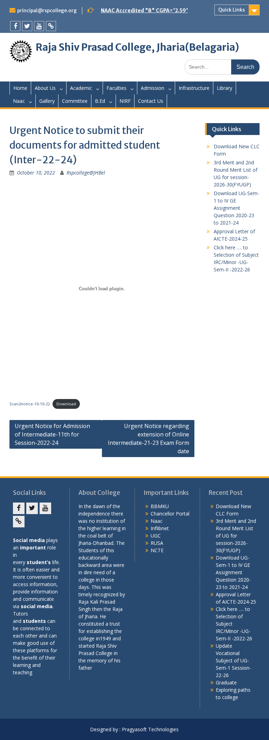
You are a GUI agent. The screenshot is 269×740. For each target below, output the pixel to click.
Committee (75, 101)
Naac (19, 101)
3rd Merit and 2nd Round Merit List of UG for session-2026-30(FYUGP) (236, 536)
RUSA (157, 543)
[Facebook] (15, 26)
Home (20, 88)
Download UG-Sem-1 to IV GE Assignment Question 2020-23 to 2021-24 (236, 208)
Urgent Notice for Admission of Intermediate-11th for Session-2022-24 (52, 434)
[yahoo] (51, 26)
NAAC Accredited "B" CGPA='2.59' (144, 10)
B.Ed (100, 101)
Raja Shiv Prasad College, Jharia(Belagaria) (137, 47)
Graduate (226, 682)
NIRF (125, 101)
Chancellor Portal (170, 513)
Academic (81, 88)
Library (224, 88)
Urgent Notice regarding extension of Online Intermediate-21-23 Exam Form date (148, 438)
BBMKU (160, 506)
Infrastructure (194, 88)
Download (66, 403)
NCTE (157, 550)
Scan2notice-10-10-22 (29, 403)
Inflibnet (160, 528)
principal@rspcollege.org (47, 10)
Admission (152, 88)
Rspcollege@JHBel (86, 172)
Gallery (47, 101)
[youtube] (39, 26)
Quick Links (231, 10)
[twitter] (27, 26)
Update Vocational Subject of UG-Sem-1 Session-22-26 (233, 660)
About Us (45, 88)
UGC (156, 535)
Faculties (116, 88)
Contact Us (150, 101)
